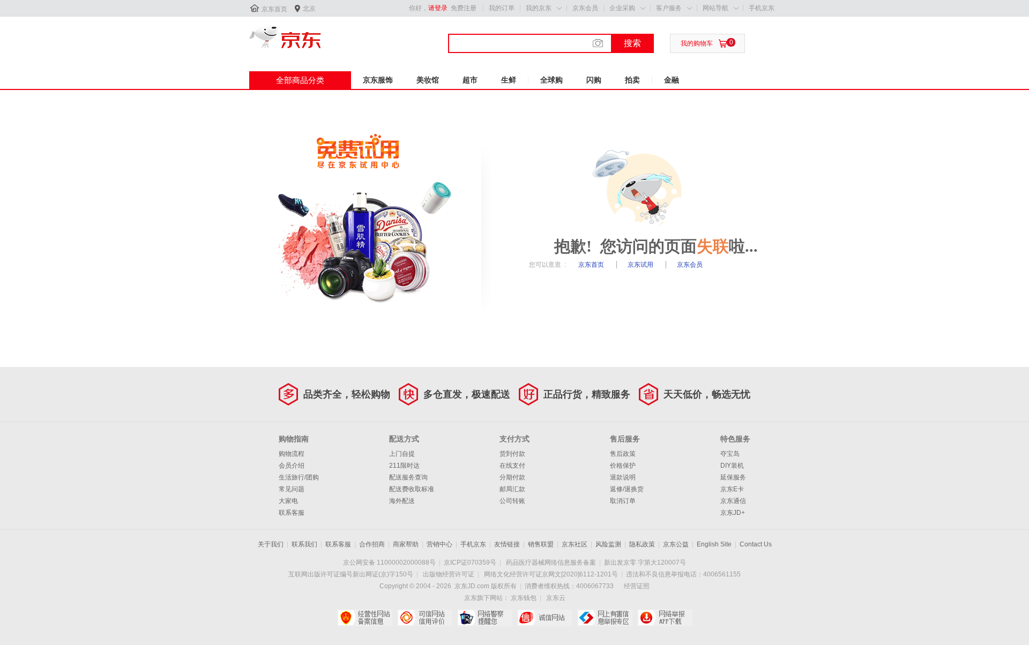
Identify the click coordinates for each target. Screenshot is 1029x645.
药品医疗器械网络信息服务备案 (551, 562)
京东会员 (585, 8)
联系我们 (304, 544)
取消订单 (623, 501)
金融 (671, 80)
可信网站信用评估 (424, 617)
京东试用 (641, 264)
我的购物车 (697, 43)
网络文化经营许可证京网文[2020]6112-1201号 (551, 574)
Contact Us (756, 544)
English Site (714, 544)
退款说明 (623, 477)
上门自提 (402, 454)
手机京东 (761, 8)
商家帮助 (406, 544)
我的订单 (501, 8)
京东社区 (574, 544)
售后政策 (623, 454)
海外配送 (402, 501)
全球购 (551, 80)
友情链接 (507, 544)
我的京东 (538, 8)
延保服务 (733, 477)
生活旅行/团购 (299, 477)
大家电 (288, 501)
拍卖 (632, 80)
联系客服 (291, 512)
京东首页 (274, 9)
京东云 (555, 598)
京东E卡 (732, 489)
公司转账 (512, 501)
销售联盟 (541, 544)
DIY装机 (732, 465)
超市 (470, 80)
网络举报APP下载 (664, 617)
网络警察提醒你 (484, 617)
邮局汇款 (512, 489)
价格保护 (623, 465)
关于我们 (271, 544)
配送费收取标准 (411, 489)
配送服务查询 (408, 477)
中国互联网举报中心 (604, 617)
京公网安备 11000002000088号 (389, 562)
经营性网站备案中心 (364, 617)
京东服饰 (378, 80)
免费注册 (463, 8)
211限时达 (404, 465)
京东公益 (676, 544)
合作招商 (372, 544)
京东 (285, 37)
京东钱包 (523, 598)
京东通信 (733, 501)
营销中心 (439, 544)
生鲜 (508, 80)
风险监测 (608, 544)
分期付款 (512, 477)
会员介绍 (291, 465)
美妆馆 (427, 80)
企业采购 (622, 8)
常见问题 (291, 489)
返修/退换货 (627, 489)
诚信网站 (544, 617)
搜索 (632, 43)
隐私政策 (642, 544)
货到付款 (512, 454)
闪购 (593, 80)
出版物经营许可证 (448, 574)
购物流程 (291, 454)
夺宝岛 (730, 454)
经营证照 (637, 586)
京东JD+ (732, 512)
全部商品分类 (300, 80)
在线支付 (512, 465)
